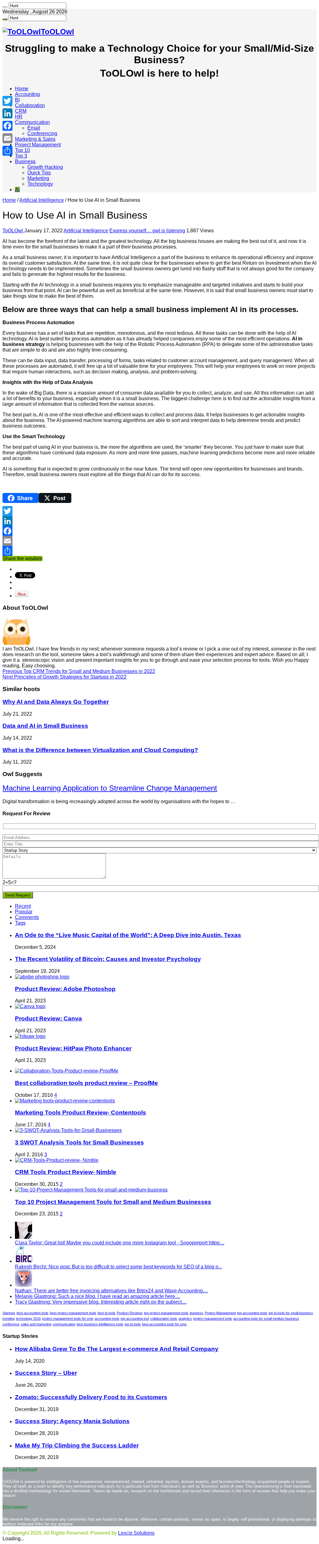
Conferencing (42, 133)
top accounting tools (252, 1313)
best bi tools (107, 1313)
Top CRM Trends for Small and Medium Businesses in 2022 (78, 671)
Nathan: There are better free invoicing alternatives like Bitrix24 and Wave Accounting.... (111, 1290)
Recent (23, 906)
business (196, 1313)
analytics (185, 1318)
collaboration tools (163, 1318)
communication (64, 1324)
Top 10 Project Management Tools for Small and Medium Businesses (113, 1202)
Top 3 (21, 156)
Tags (20, 923)
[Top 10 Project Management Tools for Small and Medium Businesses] (91, 1189)
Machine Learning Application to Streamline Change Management (109, 788)
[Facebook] (159, 531)
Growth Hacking (45, 167)
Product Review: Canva (48, 1018)
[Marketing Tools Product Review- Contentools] (65, 1100)
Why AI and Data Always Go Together (55, 702)
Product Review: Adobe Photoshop (65, 989)
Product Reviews (130, 1313)
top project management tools (166, 1313)
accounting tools (107, 1318)
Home (21, 88)
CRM (20, 111)
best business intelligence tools (100, 1324)
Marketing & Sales (35, 139)
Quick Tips (39, 172)
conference (11, 1324)
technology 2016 (28, 1318)
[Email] (159, 541)
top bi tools (133, 1324)
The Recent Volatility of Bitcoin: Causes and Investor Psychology (108, 959)
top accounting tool (135, 1318)
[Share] (159, 551)
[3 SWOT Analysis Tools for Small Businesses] (68, 1130)
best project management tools (73, 1313)
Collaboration (30, 105)
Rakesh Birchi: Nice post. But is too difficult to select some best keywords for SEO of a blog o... (118, 1266)
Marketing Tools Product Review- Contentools (80, 1112)
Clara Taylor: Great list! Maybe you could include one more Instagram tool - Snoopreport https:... (119, 1242)
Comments (27, 917)
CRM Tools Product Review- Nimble (65, 1172)
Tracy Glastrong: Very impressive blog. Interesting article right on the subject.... (101, 1302)
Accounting (27, 94)
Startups (8, 1313)
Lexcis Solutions (136, 1533)
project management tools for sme (67, 1318)
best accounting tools (33, 1313)
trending (8, 1318)
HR (18, 116)
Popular (23, 911)
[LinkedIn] (159, 521)
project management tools (212, 1318)
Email (33, 127)
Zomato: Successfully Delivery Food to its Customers (91, 1397)
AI (17, 189)
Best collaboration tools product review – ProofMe (86, 1083)
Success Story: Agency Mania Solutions (72, 1421)
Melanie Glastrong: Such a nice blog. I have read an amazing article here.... (97, 1296)
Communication (32, 122)
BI (17, 99)
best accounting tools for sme (164, 1324)
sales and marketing (36, 1324)
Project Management (38, 144)
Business (25, 161)
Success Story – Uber (46, 1373)
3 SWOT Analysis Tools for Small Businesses (79, 1142)
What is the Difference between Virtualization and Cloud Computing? (100, 750)
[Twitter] (159, 511)
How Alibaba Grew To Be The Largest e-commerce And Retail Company (116, 1349)
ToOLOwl (13, 230)
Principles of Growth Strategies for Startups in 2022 (64, 677)
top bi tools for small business (291, 1313)
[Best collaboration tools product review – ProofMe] (66, 1070)
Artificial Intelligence (41, 200)
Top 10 (22, 150)
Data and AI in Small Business (45, 725)
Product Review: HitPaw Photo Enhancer (73, 1048)
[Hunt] (4, 7)
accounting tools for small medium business (266, 1318)
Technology (40, 184)
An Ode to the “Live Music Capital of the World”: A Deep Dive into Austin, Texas (128, 935)
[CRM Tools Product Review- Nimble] (56, 1160)
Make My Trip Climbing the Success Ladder (77, 1445)
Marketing (38, 178)
